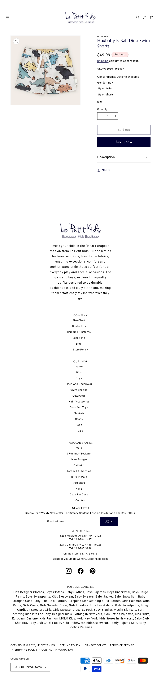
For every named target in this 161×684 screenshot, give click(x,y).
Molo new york (87, 618)
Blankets (79, 413)
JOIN (109, 521)
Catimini (79, 465)
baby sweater (84, 596)
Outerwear (79, 395)
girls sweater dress (54, 605)
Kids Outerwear (97, 622)
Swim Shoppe (78, 389)
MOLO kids (67, 618)
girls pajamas (132, 601)
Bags (79, 425)
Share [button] (106, 170)
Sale (80, 430)
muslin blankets (125, 609)
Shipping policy (26, 649)
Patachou (79, 482)
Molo (79, 447)
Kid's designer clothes (28, 592)
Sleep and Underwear (79, 384)
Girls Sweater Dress (66, 609)
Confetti (80, 500)
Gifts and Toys (79, 407)
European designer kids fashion (35, 618)
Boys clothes (54, 592)
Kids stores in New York (116, 618)
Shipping (103, 61)
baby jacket (104, 596)
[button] (7, 17)
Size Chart (79, 320)
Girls (79, 372)
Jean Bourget (79, 459)
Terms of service (122, 645)
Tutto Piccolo (79, 477)
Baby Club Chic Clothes (50, 601)
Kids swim (142, 614)
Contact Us (79, 326)
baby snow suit (125, 596)
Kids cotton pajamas (118, 614)
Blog (79, 343)
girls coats (31, 605)
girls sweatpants (127, 605)
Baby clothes (74, 592)
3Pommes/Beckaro (79, 453)
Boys (79, 378)
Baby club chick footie (45, 622)
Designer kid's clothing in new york (77, 614)
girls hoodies (78, 605)
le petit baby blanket (97, 609)
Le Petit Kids (46, 645)
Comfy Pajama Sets (123, 622)
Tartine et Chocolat (79, 471)
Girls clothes (111, 601)
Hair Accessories (79, 401)
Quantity (102, 109)
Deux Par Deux (79, 494)
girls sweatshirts (102, 605)
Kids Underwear (74, 622)
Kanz (79, 488)
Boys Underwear (118, 592)
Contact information (57, 649)
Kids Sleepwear (62, 596)
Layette (78, 366)
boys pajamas (96, 592)
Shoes (79, 419)
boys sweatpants (38, 596)
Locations (79, 337)
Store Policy (80, 349)
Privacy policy (95, 645)
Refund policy (70, 645)
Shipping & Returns (79, 332)
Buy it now (124, 142)
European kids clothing (84, 601)
